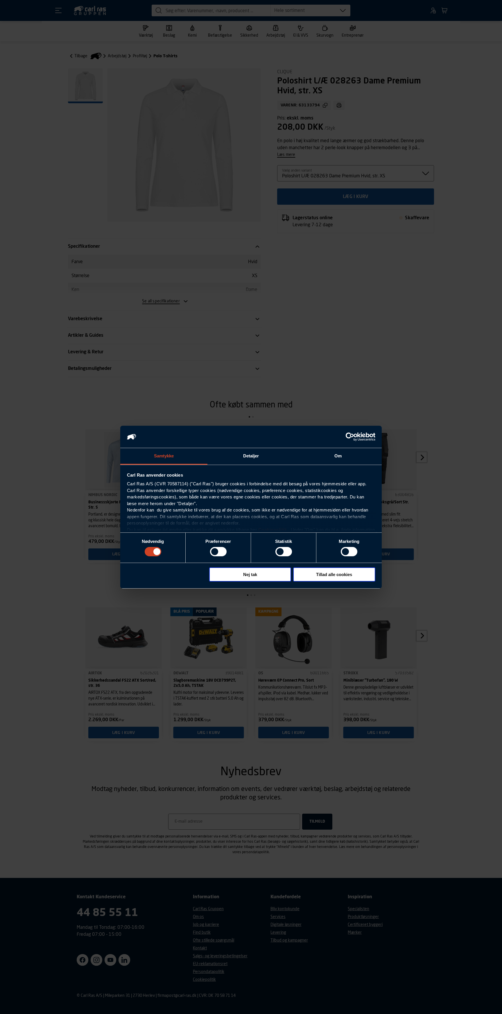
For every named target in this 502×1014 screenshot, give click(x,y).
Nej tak (250, 574)
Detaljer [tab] (251, 455)
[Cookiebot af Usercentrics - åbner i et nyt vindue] (349, 436)
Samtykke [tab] (164, 455)
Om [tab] (338, 455)
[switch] (218, 551)
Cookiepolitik (272, 529)
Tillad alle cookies (334, 574)
